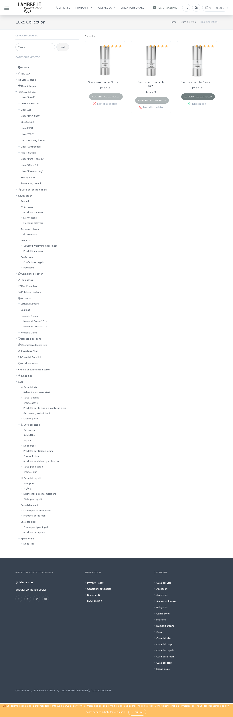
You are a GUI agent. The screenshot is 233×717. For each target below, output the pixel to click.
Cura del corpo (31, 424)
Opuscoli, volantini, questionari (40, 245)
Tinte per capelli (32, 499)
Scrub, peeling (31, 397)
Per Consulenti (29, 286)
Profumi (26, 298)
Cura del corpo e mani (34, 189)
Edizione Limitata (31, 292)
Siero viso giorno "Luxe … (105, 82)
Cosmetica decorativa (34, 344)
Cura (20, 381)
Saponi (27, 440)
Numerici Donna (29, 316)
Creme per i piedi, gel (35, 527)
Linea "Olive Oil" (30, 165)
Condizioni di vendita (99, 588)
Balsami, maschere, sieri (36, 392)
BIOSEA (25, 73)
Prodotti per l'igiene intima (38, 450)
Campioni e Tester (32, 273)
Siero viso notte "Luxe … (197, 82)
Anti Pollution (28, 152)
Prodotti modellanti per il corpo (41, 461)
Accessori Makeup (30, 229)
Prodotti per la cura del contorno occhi (44, 407)
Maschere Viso (29, 350)
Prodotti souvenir (33, 212)
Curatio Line (27, 121)
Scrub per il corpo (33, 466)
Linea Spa (27, 375)
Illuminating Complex (32, 183)
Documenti (93, 594)
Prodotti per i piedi (34, 532)
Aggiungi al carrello (198, 96)
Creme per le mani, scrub (37, 510)
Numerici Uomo (29, 332)
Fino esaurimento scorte (35, 369)
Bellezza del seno (31, 338)
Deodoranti (29, 445)
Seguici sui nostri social (30, 589)
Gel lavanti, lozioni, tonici (37, 413)
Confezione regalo (33, 262)
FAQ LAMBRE (94, 601)
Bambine (25, 309)
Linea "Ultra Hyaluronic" (33, 140)
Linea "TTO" (27, 134)
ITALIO (25, 67)
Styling (27, 488)
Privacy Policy (95, 582)
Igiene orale (27, 538)
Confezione (27, 257)
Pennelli (25, 201)
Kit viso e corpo (27, 79)
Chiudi (138, 712)
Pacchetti (28, 267)
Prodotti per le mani (34, 515)
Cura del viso (188, 21)
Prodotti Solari (29, 363)
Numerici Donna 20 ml (35, 321)
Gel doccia (29, 430)
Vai (63, 47)
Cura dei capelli (32, 478)
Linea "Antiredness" (31, 146)
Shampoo (28, 483)
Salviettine (29, 435)
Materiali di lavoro (33, 222)
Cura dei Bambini (31, 357)
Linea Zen (26, 109)
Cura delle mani (29, 505)
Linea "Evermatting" (32, 171)
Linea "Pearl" (28, 97)
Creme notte (30, 402)
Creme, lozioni (31, 456)
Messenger (25, 582)
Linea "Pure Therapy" (32, 158)
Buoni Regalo (29, 85)
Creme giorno (31, 418)
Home (173, 21)
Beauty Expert (29, 177)
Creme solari (30, 471)
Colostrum (27, 279)
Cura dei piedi (28, 521)
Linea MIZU (27, 128)
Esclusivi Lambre (30, 303)
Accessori (26, 195)
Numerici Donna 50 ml (35, 326)
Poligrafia (26, 240)
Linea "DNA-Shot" (30, 115)
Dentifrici (28, 543)
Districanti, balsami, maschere (39, 493)
